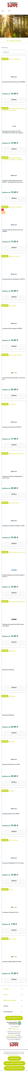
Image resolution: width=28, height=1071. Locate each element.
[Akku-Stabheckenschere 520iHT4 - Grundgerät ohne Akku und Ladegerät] (14, 164)
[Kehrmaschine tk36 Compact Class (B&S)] (14, 608)
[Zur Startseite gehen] (12, 4)
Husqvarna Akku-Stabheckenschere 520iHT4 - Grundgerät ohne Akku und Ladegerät (12, 181)
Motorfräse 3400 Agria (8, 669)
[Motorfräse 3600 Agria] (14, 702)
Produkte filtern (15, 41)
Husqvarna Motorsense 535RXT (11, 813)
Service (6, 994)
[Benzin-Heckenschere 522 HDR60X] (14, 213)
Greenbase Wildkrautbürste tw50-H (11, 961)
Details (14, 99)
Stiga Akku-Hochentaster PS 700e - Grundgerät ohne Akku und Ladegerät (12, 132)
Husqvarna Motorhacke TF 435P (11, 764)
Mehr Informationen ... (14, 1055)
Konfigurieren (14, 1058)
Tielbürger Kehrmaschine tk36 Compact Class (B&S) (13, 625)
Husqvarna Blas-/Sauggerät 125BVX (12, 328)
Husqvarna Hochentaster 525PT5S (11, 427)
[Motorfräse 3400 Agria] (14, 657)
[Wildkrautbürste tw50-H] (14, 945)
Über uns (6, 989)
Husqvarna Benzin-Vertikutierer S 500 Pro (13, 279)
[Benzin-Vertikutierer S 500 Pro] (14, 263)
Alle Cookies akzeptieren (14, 1068)
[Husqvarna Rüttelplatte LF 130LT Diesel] (14, 460)
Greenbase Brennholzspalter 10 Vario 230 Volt (13, 378)
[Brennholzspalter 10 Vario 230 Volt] (14, 361)
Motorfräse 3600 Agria (8, 715)
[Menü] (2, 11)
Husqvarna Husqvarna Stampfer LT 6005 (13, 525)
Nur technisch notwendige (14, 1063)
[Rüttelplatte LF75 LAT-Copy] (14, 846)
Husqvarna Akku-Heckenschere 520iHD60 (13, 82)
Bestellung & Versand (10, 1000)
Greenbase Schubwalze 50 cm (10, 912)
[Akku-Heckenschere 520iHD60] (14, 65)
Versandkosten (11, 1035)
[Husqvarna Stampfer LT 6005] (14, 509)
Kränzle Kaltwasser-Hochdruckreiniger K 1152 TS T (13, 575)
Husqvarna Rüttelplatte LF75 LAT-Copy (13, 863)
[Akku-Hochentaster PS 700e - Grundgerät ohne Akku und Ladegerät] (14, 115)
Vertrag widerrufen (14, 1018)
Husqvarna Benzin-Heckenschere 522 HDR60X (12, 230)
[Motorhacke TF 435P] (14, 748)
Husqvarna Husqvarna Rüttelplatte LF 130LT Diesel (12, 477)
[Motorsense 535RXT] (14, 797)
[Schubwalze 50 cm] (14, 896)
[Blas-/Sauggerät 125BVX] (14, 312)
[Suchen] (9, 11)
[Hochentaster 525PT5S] (14, 411)
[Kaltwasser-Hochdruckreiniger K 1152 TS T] (14, 558)
